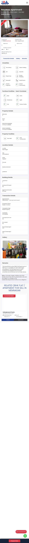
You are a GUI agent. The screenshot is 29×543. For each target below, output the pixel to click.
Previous (3, 249)
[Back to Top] (25, 540)
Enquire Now (14, 541)
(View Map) (21, 12)
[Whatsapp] (25, 536)
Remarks (24, 58)
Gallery (18, 58)
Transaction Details (8, 58)
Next (26, 249)
